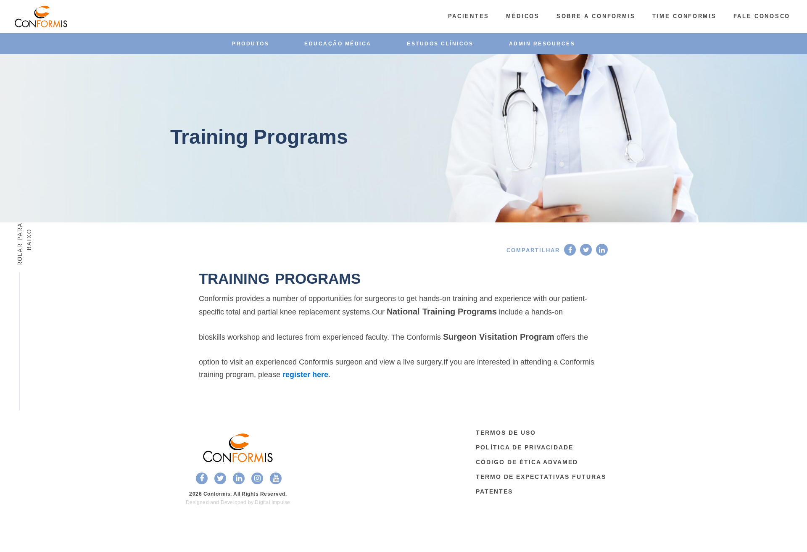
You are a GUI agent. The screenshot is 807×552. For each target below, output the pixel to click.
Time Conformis (684, 16)
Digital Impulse (272, 502)
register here (305, 374)
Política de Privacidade (524, 447)
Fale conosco (761, 16)
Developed (234, 502)
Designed (197, 502)
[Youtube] (276, 478)
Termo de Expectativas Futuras (541, 476)
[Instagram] (257, 478)
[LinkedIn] (602, 250)
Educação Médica (338, 44)
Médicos (523, 16)
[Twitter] (586, 250)
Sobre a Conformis (596, 16)
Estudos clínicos (440, 44)
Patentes (494, 491)
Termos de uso (506, 432)
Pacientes (468, 16)
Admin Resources (542, 44)
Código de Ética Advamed (527, 462)
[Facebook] (570, 250)
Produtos (250, 44)
